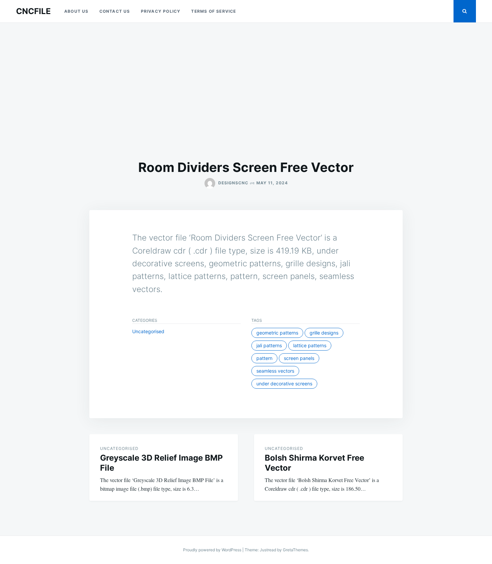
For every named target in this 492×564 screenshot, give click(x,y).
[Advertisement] (246, 91)
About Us (76, 11)
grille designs (324, 333)
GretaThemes (295, 549)
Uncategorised (148, 331)
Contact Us (114, 11)
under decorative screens (284, 383)
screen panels (299, 358)
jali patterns (269, 345)
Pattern (264, 358)
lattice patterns (309, 345)
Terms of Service (213, 11)
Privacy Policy (161, 11)
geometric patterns (277, 333)
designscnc (233, 182)
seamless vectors (275, 371)
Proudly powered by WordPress (212, 549)
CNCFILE (33, 11)
